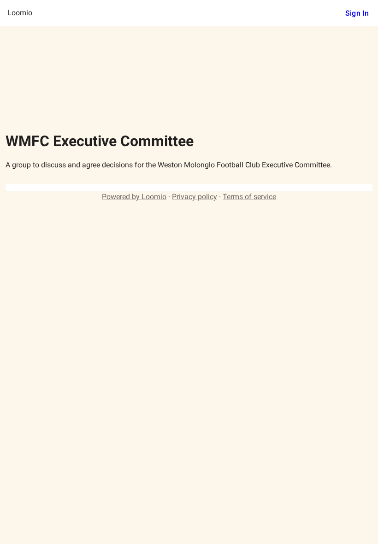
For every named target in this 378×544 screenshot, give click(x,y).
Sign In (357, 13)
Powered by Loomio (134, 196)
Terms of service (249, 196)
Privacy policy (194, 196)
